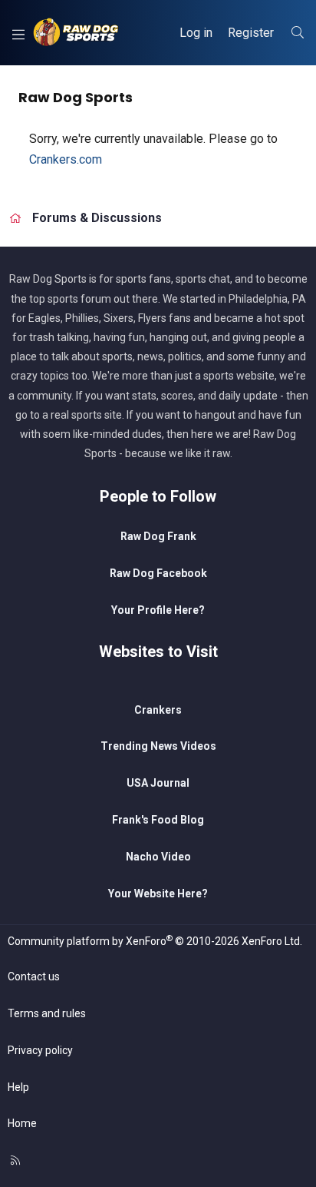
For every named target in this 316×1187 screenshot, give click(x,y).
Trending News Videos (158, 746)
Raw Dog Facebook (158, 573)
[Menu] (18, 33)
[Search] (297, 32)
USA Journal (158, 783)
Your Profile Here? (158, 610)
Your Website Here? (158, 893)
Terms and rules (47, 1013)
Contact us (34, 976)
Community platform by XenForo (155, 941)
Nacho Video (158, 856)
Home (22, 1123)
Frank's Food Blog (158, 820)
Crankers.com (65, 159)
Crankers (158, 710)
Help (18, 1087)
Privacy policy (40, 1050)
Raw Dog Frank (158, 536)
